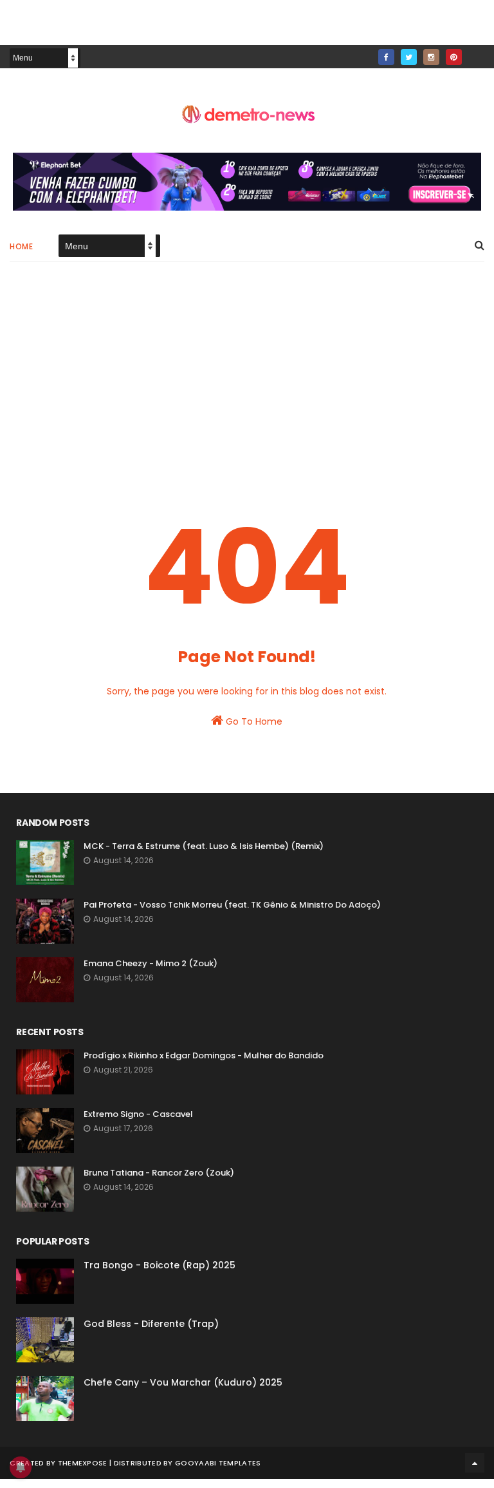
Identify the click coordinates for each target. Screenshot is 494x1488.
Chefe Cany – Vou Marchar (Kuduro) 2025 (183, 1382)
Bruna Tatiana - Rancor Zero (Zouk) (159, 1173)
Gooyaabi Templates (218, 1463)
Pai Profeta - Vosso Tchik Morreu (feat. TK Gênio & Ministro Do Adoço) (232, 905)
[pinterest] (454, 57)
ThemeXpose (82, 1463)
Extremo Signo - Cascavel (138, 1114)
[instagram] (431, 57)
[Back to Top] (474, 1463)
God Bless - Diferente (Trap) (151, 1323)
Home (21, 246)
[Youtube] (476, 53)
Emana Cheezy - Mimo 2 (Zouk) (150, 963)
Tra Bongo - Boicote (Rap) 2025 (159, 1265)
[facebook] (386, 57)
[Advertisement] (247, 381)
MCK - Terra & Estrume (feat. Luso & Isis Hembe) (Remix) (204, 846)
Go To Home (252, 721)
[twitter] (409, 57)
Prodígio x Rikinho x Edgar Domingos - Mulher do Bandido (204, 1055)
